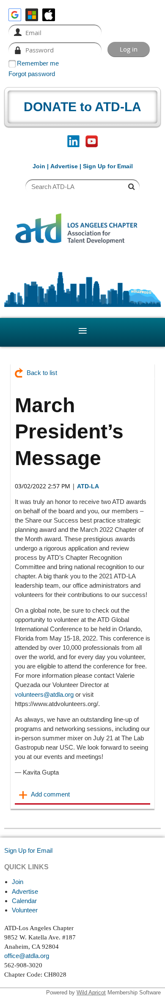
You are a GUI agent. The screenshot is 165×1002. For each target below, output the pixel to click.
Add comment (23, 795)
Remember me (38, 63)
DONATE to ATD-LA (82, 107)
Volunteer (25, 910)
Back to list (42, 372)
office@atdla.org (26, 955)
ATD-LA (88, 486)
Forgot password (31, 73)
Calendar (24, 900)
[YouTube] (91, 141)
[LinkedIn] (73, 141)
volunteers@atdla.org (44, 694)
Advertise (64, 166)
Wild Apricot (91, 992)
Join (39, 166)
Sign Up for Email (28, 850)
